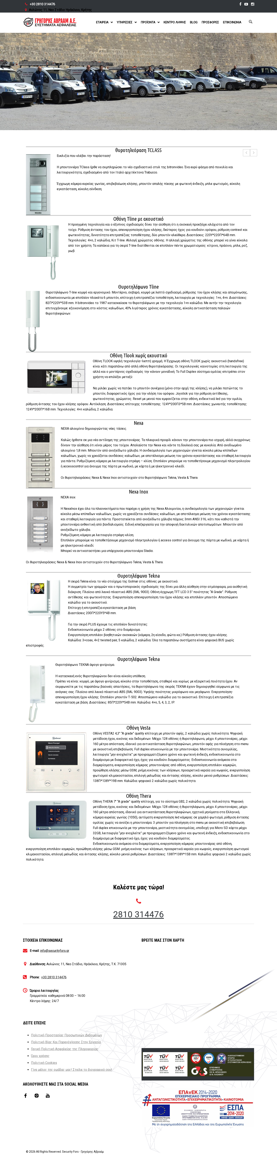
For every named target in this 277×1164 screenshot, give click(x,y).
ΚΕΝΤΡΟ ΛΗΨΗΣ (175, 22)
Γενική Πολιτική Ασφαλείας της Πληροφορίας (64, 1049)
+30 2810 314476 (42, 4)
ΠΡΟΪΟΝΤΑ (148, 22)
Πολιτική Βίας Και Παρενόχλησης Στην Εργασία (66, 1042)
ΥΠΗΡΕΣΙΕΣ (124, 22)
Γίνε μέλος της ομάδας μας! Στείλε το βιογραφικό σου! (71, 1070)
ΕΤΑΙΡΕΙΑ (102, 22)
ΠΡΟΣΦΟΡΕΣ (210, 22)
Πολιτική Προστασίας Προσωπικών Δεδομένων (66, 1035)
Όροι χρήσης (40, 1056)
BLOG (194, 22)
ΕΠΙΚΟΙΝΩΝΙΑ (232, 22)
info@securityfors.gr (54, 951)
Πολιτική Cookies (44, 1063)
